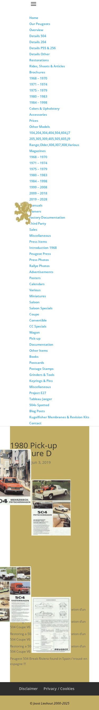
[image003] (71, 508)
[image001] (31, 477)
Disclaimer (28, 688)
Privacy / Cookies (59, 688)
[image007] (71, 625)
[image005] (31, 594)
